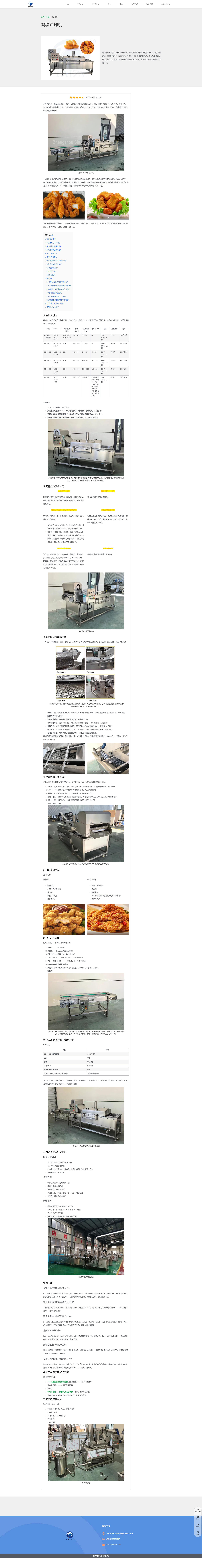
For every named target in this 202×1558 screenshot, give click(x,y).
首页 (42, 17)
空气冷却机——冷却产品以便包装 (60, 1392)
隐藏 (51, 235)
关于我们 (135, 4)
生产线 (94, 4)
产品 (79, 4)
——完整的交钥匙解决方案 (57, 1382)
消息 (109, 4)
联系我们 (149, 4)
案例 (121, 4)
